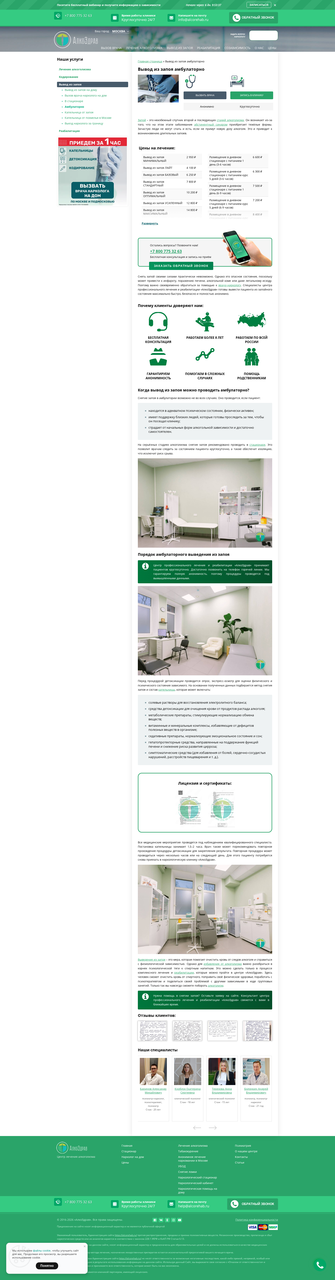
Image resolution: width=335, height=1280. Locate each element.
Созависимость (237, 48)
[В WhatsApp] (273, 35)
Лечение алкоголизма (144, 48)
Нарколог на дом (133, 1157)
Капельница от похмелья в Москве (88, 118)
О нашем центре (246, 1151)
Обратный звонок (258, 17)
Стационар (129, 1151)
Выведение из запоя (151, 959)
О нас (259, 48)
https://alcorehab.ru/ (126, 1235)
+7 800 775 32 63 (78, 15)
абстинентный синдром (210, 124)
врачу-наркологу (229, 285)
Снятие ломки (187, 1172)
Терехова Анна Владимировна (222, 1090)
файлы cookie (42, 1250)
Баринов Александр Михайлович (153, 1090)
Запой (142, 120)
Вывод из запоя (180, 48)
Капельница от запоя (79, 112)
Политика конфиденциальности (256, 1219)
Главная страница (150, 61)
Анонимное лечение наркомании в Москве (193, 1158)
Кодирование (68, 77)
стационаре (257, 444)
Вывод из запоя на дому (81, 90)
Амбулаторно (74, 107)
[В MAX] (264, 35)
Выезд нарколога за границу (84, 123)
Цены (272, 48)
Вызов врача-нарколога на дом (86, 95)
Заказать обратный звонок (181, 265)
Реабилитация (208, 48)
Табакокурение (188, 1151)
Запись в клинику (251, 95)
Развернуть (150, 223)
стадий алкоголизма (230, 120)
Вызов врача (111, 48)
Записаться (259, 4)
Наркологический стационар (197, 1177)
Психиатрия (243, 1145)
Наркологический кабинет (195, 1183)
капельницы (166, 689)
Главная (127, 1145)
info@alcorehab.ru (193, 19)
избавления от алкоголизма (223, 964)
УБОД (182, 1166)
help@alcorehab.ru (193, 1206)
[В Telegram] (255, 35)
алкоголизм (215, 985)
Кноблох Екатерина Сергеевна (188, 1090)
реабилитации (184, 972)
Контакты (241, 1157)
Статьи (239, 1162)
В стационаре (74, 101)
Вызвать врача (205, 95)
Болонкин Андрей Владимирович (256, 1090)
